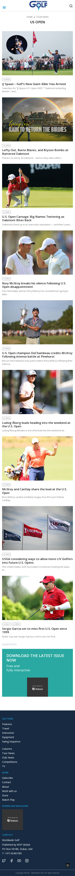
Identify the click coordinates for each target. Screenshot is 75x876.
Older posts (9, 644)
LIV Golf (6, 624)
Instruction (8, 732)
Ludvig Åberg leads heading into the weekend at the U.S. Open (36, 424)
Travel (5, 728)
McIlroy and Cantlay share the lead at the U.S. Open (34, 491)
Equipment (8, 737)
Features (7, 724)
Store (5, 795)
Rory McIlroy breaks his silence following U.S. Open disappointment (34, 285)
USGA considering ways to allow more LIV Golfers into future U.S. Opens (37, 560)
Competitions (9, 761)
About (5, 786)
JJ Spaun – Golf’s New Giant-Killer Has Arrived (34, 84)
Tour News (8, 753)
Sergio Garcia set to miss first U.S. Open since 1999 (34, 630)
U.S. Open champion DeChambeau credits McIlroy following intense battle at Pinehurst (37, 354)
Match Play (8, 799)
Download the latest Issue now (35, 657)
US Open (6, 79)
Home (30, 16)
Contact (6, 782)
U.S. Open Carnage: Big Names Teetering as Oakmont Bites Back (33, 218)
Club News (8, 757)
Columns (7, 748)
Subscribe (7, 777)
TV (3, 766)
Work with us (9, 791)
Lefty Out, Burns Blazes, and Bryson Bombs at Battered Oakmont (35, 151)
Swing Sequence (11, 741)
